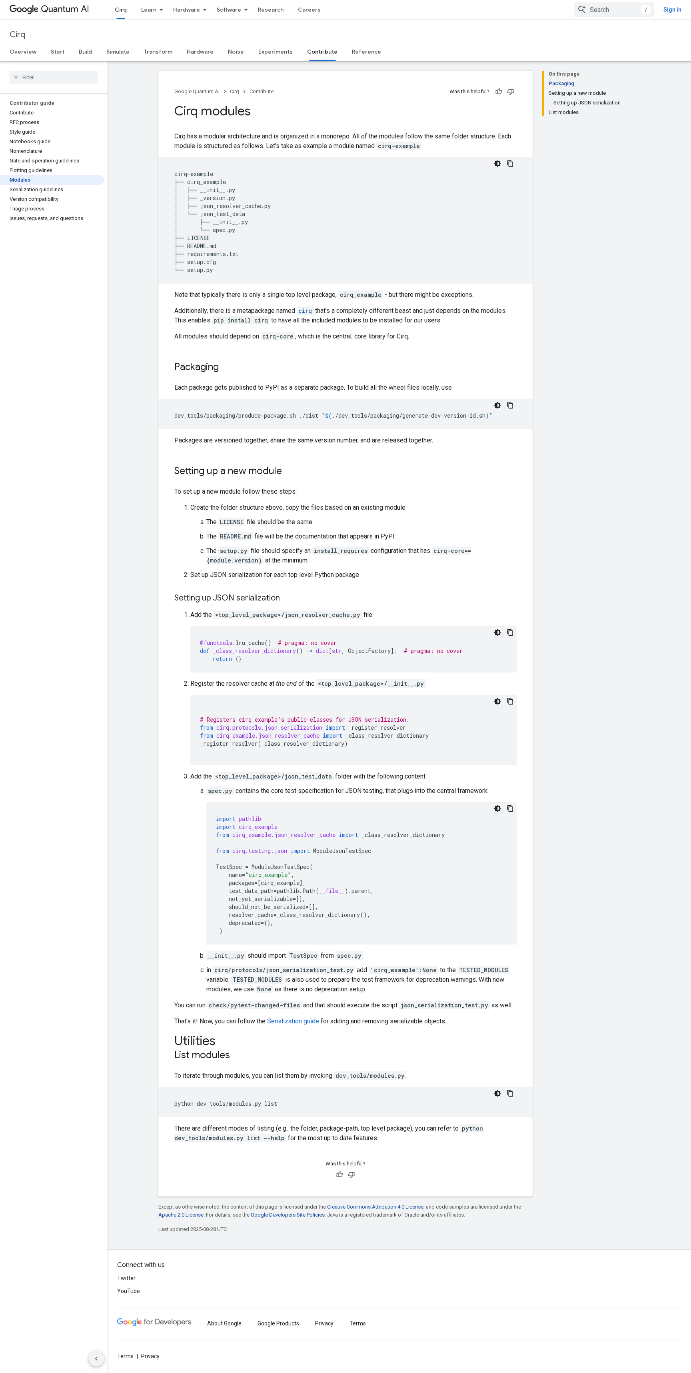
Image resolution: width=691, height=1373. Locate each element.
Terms (357, 1323)
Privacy (324, 1323)
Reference (366, 51)
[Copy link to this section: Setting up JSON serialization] (288, 598)
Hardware (186, 9)
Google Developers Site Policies (288, 1215)
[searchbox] (54, 77)
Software (229, 9)
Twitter (126, 1278)
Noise (236, 51)
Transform (158, 51)
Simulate (118, 51)
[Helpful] (499, 92)
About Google (224, 1323)
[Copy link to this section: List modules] (238, 1056)
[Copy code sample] (510, 163)
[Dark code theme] (497, 163)
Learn (148, 9)
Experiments (275, 51)
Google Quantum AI (197, 91)
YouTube (128, 1291)
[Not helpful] (511, 92)
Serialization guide (293, 1021)
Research (271, 9)
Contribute (322, 51)
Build (85, 51)
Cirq (121, 9)
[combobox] (614, 9)
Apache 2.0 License (181, 1215)
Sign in (672, 9)
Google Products (278, 1323)
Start (57, 51)
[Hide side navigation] (96, 1359)
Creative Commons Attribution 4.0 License (375, 1207)
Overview (23, 51)
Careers (309, 9)
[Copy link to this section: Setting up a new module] (290, 471)
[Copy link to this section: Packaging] (227, 367)
